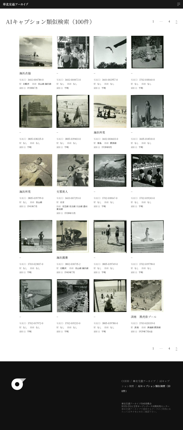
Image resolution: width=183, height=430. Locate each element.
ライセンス (135, 411)
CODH (125, 381)
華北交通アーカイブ (144, 381)
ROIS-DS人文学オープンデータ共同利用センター (145, 406)
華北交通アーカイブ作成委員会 (137, 403)
